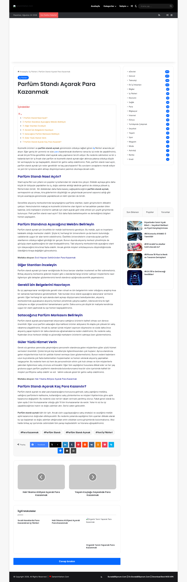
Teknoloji (132, 80)
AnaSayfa (95, 6)
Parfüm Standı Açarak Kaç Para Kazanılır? (42, 142)
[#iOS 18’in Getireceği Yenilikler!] (134, 277)
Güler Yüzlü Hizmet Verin (35, 138)
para (56, 151)
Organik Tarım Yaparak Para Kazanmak (100, 546)
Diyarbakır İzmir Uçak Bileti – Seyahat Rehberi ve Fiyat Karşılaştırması (156, 225)
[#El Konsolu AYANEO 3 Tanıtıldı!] (134, 236)
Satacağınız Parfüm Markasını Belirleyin (42, 134)
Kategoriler (109, 6)
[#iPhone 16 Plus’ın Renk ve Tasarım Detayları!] (134, 260)
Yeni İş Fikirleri (105, 432)
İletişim (123, 6)
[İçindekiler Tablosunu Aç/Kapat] (20, 114)
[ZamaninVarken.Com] (23, 6)
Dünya (132, 120)
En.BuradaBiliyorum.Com (139, 577)
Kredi (131, 159)
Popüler (150, 212)
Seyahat (132, 128)
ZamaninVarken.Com (60, 577)
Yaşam (132, 133)
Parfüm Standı (52, 432)
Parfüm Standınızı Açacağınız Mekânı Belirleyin (45, 122)
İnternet (132, 115)
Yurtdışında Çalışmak (138, 124)
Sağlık (131, 102)
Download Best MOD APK (163, 577)
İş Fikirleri (33, 72)
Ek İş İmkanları (135, 85)
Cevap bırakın (67, 561)
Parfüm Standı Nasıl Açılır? (35, 118)
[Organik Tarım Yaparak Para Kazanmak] (101, 530)
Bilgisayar (133, 111)
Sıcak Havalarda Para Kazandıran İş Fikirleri (28, 521)
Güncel (132, 76)
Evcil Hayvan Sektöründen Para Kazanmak (55, 257)
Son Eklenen (133, 212)
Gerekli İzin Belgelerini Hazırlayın (39, 130)
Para (131, 107)
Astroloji (132, 150)
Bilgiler (132, 89)
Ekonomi (132, 98)
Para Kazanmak (30, 432)
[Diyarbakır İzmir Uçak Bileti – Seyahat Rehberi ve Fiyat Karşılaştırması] (134, 225)
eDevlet (132, 72)
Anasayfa (23, 72)
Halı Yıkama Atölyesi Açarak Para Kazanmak (56, 379)
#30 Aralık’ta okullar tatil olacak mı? (154, 245)
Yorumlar (165, 212)
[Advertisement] (93, 41)
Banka (131, 155)
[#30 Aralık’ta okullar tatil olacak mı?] (134, 247)
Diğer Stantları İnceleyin (35, 126)
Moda (131, 146)
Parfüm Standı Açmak (78, 432)
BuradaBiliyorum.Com (117, 577)
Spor (131, 137)
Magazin (132, 142)
